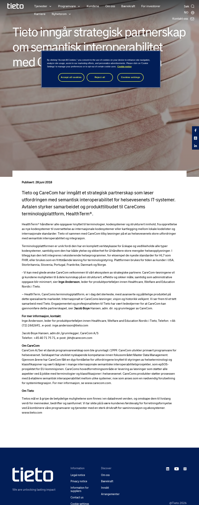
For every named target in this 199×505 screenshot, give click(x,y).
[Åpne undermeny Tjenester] (50, 6)
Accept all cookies (71, 77)
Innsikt (105, 487)
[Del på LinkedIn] (195, 145)
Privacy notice (79, 481)
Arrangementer (110, 494)
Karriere (39, 14)
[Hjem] (15, 6)
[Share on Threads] (195, 138)
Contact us (77, 497)
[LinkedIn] (168, 468)
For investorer (150, 6)
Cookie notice (124, 66)
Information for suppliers (80, 489)
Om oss (110, 6)
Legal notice (78, 475)
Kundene (93, 6)
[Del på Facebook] (195, 130)
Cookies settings (130, 77)
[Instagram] (185, 468)
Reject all (100, 77)
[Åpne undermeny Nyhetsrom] (69, 13)
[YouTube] (176, 468)
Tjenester (40, 6)
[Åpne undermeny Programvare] (79, 6)
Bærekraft (128, 6)
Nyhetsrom (59, 14)
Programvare (67, 6)
